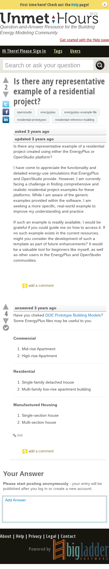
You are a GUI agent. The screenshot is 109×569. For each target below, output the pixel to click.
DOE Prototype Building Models (73, 315)
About (5, 536)
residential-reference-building (74, 119)
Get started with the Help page (84, 40)
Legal (51, 536)
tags (58, 51)
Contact (68, 536)
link (20, 435)
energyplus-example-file (80, 112)
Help (75, 4)
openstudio (24, 112)
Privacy (35, 536)
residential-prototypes (31, 119)
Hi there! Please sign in (24, 51)
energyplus (48, 112)
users (75, 51)
